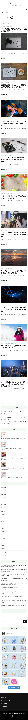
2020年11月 (3, 555)
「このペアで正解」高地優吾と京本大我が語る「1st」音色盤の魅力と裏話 (13, 309)
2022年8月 (3, 490)
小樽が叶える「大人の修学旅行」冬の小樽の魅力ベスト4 (13, 605)
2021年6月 (3, 531)
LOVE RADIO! (14, 3)
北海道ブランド (13, 343)
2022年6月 (3, 494)
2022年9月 (3, 487)
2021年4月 (3, 538)
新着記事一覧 (4, 706)
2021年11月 (3, 514)
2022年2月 (3, 504)
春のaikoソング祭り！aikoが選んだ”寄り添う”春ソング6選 (13, 477)
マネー (11, 155)
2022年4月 (3, 497)
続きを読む (3, 58)
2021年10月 (3, 518)
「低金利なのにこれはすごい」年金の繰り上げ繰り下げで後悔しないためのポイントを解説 (14, 583)
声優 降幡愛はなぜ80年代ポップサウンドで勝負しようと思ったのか (13, 459)
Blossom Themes (16, 715)
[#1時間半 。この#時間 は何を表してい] (6, 657)
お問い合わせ (4, 703)
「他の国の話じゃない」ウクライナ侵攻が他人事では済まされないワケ (14, 601)
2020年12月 (3, 552)
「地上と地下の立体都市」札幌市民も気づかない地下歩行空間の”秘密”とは (14, 575)
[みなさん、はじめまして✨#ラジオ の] (14, 681)
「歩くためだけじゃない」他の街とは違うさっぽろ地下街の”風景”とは (14, 579)
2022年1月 (3, 507)
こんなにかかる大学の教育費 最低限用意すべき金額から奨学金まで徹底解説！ (13, 234)
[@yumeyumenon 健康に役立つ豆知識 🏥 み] (14, 640)
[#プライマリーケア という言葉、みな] (14, 648)
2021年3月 (3, 541)
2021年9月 (3, 521)
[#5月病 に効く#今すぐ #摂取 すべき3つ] (22, 640)
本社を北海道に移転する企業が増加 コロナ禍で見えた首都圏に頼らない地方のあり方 (13, 384)
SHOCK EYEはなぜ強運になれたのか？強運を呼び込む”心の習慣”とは (13, 449)
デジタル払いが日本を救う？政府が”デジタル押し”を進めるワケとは (13, 592)
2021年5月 (3, 535)
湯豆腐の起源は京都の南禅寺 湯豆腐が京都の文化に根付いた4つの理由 (14, 468)
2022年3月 (3, 501)
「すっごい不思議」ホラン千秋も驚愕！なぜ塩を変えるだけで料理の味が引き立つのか (14, 566)
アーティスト (12, 82)
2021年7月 (3, 528)
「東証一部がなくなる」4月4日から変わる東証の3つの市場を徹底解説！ (13, 597)
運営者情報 (3, 697)
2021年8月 (3, 524)
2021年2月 (3, 545)
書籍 (11, 193)
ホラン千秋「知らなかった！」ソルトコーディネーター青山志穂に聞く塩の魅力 (14, 570)
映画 (11, 26)
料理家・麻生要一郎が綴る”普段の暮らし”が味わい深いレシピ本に (13, 439)
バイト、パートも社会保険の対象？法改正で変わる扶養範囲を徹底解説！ (13, 160)
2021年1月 (3, 548)
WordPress (14, 716)
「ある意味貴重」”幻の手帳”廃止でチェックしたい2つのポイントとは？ (13, 588)
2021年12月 (3, 511)
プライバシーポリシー (6, 700)
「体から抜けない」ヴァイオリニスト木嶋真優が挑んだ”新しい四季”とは (13, 123)
